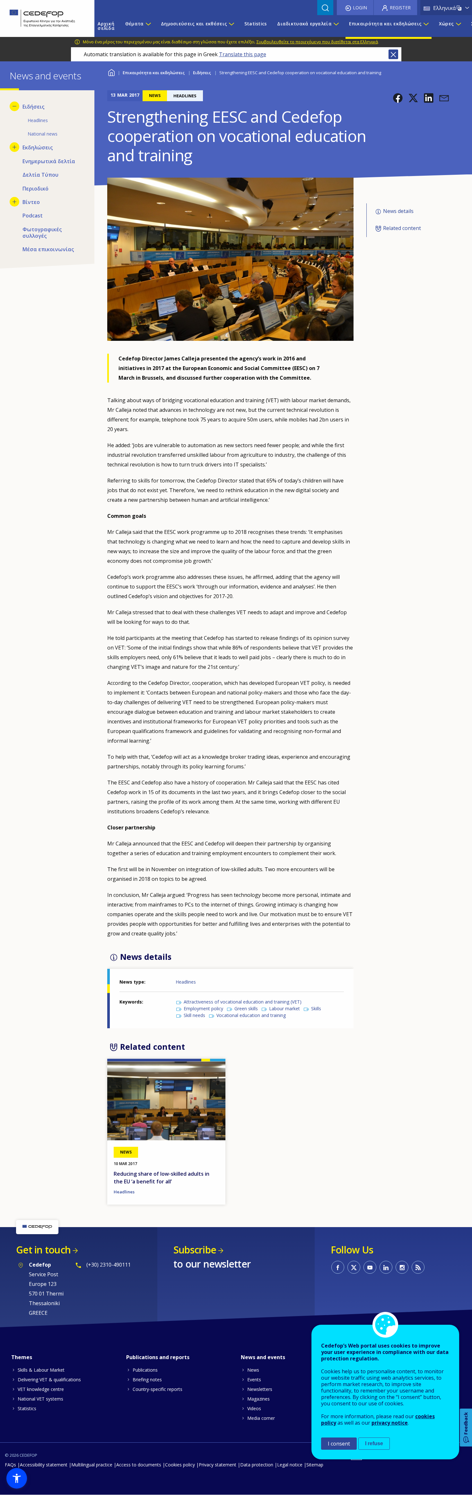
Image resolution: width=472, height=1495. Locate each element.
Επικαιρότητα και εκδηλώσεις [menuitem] (385, 24)
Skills (316, 1008)
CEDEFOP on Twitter (353, 1267)
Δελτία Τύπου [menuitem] (40, 174)
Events (254, 1379)
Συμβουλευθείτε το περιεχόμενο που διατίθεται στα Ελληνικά (317, 42)
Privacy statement (217, 1465)
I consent (339, 1443)
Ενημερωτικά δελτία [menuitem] (48, 161)
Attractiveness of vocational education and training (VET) (243, 1002)
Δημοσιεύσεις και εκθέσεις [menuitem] (194, 24)
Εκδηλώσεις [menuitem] (37, 147)
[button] (397, 98)
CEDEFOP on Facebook (337, 1267)
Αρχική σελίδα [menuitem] (106, 26)
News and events (263, 1357)
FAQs (10, 1465)
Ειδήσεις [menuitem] (33, 106)
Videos (254, 1408)
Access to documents (138, 1465)
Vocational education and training (251, 1015)
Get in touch (43, 1249)
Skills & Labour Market (41, 1370)
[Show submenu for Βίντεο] (14, 202)
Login (360, 7)
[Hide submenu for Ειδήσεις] (14, 106)
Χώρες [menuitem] (446, 24)
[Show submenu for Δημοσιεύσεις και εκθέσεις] (231, 26)
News (253, 1370)
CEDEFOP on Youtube (369, 1267)
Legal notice (289, 1465)
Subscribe (194, 1249)
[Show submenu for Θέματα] (148, 26)
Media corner (261, 1418)
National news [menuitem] (42, 134)
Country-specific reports (157, 1389)
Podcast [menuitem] (32, 215)
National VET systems (40, 1399)
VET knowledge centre (41, 1389)
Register (400, 7)
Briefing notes (147, 1379)
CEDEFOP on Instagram (402, 1267)
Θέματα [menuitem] (134, 24)
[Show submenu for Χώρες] (458, 26)
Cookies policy (180, 1465)
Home (111, 72)
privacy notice (389, 1422)
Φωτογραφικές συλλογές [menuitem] (42, 232)
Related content (402, 228)
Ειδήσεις (202, 72)
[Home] (42, 18)
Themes (21, 1357)
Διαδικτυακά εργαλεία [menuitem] (304, 24)
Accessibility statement (43, 1465)
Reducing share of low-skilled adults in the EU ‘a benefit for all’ (161, 1177)
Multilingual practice (91, 1465)
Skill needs (194, 1015)
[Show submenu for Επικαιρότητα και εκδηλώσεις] (426, 26)
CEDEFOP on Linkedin (386, 1267)
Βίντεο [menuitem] (31, 202)
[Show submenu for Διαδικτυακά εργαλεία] (336, 26)
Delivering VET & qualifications (49, 1379)
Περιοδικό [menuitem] (35, 188)
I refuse (374, 1443)
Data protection (256, 1465)
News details (398, 211)
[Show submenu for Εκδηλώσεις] (14, 147)
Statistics (27, 1408)
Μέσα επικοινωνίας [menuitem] (48, 249)
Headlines (186, 982)
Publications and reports (157, 1357)
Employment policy (203, 1008)
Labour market (284, 1008)
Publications (145, 1370)
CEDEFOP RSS (418, 1267)
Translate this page (242, 54)
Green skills (246, 1008)
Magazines (258, 1399)
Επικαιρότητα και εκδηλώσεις (154, 72)
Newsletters (259, 1389)
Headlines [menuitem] (38, 120)
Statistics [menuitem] (255, 24)
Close (393, 54)
